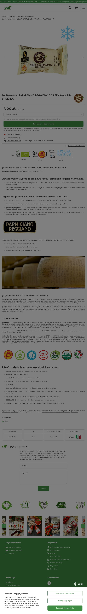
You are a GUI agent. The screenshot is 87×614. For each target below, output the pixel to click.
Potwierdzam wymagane (65, 593)
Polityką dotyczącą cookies (24, 599)
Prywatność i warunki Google (20, 607)
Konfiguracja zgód (65, 601)
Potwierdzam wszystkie (65, 608)
